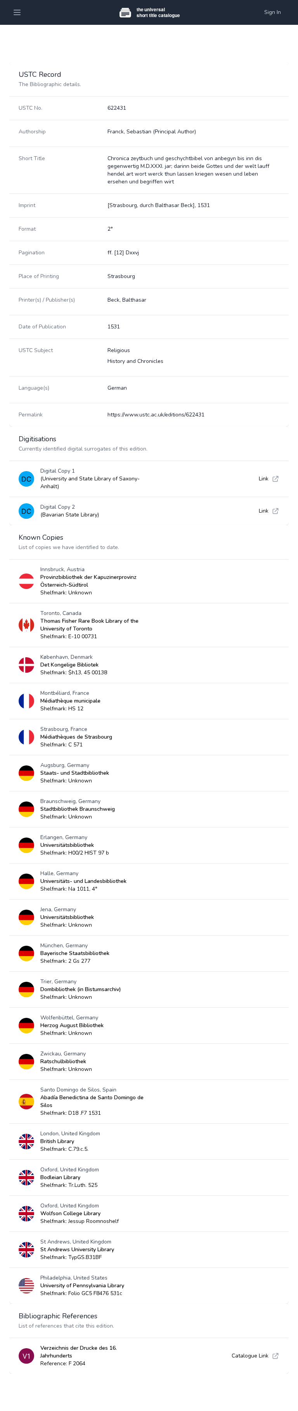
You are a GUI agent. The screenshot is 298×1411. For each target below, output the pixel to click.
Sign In (272, 12)
